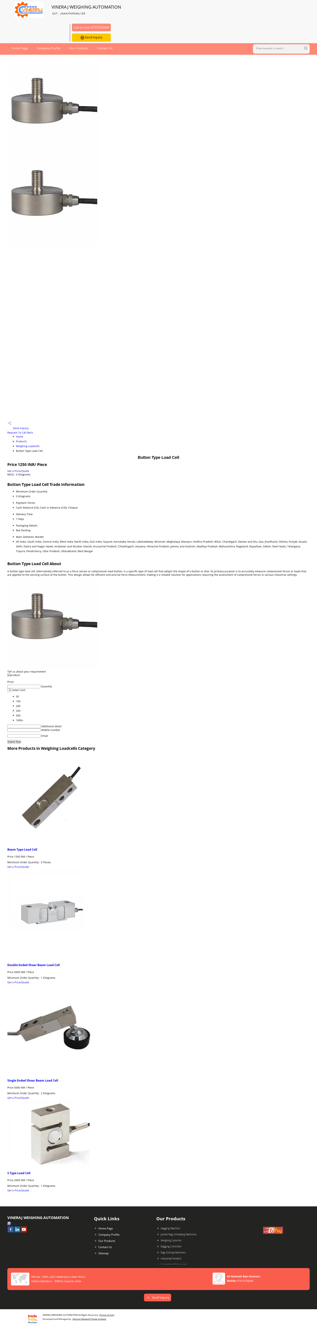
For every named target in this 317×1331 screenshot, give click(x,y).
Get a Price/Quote (18, 471)
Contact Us (105, 48)
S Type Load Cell (18, 1173)
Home (19, 436)
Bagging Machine (170, 1228)
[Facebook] (11, 1231)
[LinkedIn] (17, 1231)
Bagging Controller (171, 1246)
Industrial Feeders (171, 1258)
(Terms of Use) (106, 1315)
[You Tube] (24, 1231)
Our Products (78, 48)
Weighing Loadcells (28, 446)
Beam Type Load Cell (22, 849)
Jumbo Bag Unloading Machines (179, 1234)
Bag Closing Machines (173, 1252)
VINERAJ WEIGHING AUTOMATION (86, 9)
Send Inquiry (93, 37)
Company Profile (49, 48)
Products (21, 441)
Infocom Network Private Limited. (89, 1319)
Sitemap (103, 1253)
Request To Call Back (20, 432)
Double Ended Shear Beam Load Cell (33, 965)
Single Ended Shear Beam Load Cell (32, 1080)
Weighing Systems (171, 1240)
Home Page (20, 48)
